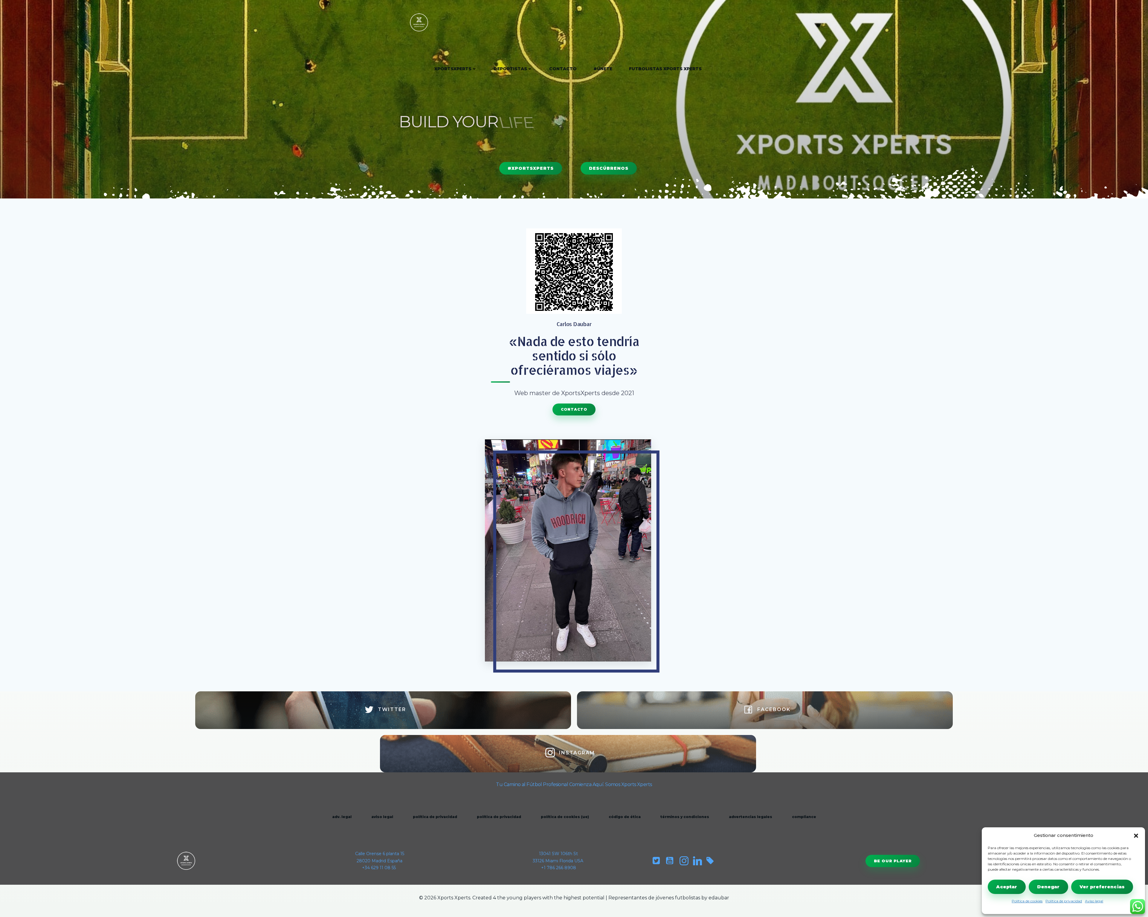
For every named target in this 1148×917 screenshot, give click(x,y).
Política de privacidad (1063, 901)
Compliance (804, 816)
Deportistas (510, 68)
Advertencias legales (750, 816)
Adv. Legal (342, 816)
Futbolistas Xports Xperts (665, 68)
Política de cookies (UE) (565, 816)
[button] (1136, 836)
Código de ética (625, 816)
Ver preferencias (1102, 887)
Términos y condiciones (684, 816)
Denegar (1048, 887)
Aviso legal (1094, 901)
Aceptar (1006, 887)
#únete (602, 68)
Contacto (563, 68)
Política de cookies (1027, 901)
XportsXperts (452, 68)
